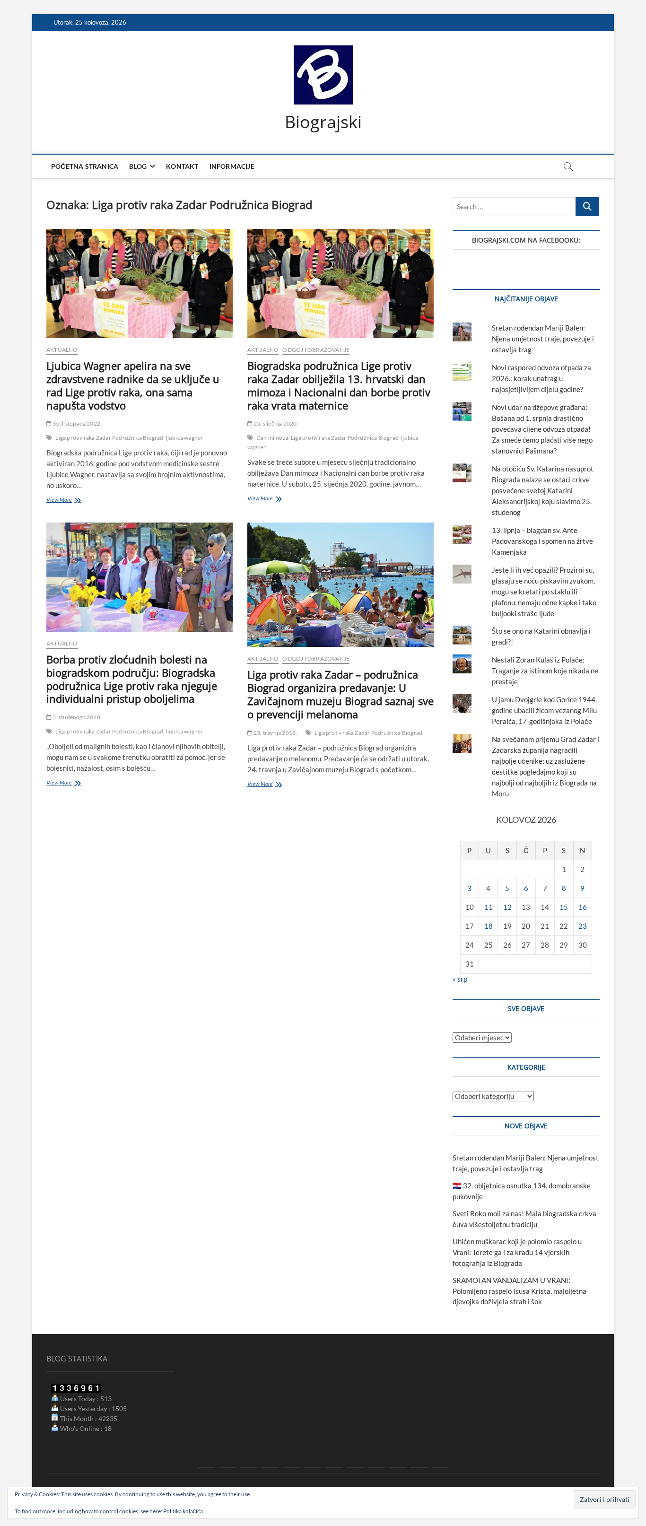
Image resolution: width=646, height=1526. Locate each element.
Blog (138, 166)
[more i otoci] (291, 1467)
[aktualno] (206, 1467)
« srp (460, 979)
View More (73, 501)
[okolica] (333, 1467)
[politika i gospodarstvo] (270, 1467)
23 (582, 926)
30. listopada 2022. (77, 423)
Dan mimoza (272, 437)
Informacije (232, 166)
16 (582, 907)
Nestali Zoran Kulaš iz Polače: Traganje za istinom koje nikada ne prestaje (545, 670)
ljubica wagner (184, 437)
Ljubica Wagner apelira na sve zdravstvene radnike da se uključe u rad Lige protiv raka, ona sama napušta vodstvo (132, 385)
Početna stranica (84, 166)
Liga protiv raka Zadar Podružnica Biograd (109, 437)
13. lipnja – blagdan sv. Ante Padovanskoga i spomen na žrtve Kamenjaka (542, 541)
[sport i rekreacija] (312, 1467)
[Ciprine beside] (418, 1467)
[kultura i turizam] (248, 1467)
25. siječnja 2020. (275, 423)
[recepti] (397, 1467)
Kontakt (182, 166)
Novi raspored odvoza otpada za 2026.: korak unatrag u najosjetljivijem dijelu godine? (541, 378)
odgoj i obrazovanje (315, 349)
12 (507, 907)
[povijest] (227, 1467)
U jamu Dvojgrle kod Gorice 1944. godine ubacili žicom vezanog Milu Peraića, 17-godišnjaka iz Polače (544, 710)
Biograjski (323, 122)
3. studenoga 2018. (77, 717)
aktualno (62, 349)
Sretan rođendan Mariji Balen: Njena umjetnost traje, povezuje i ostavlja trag (543, 338)
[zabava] (376, 1467)
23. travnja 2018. (275, 732)
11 (488, 907)
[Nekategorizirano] (440, 1467)
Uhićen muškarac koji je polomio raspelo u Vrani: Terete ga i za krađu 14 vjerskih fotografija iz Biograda (517, 1252)
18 (488, 926)
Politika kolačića (183, 1511)
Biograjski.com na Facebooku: (526, 239)
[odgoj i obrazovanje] (355, 1467)
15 (563, 907)
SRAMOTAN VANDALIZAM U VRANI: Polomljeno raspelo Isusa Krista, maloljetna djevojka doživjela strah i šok (519, 1291)
